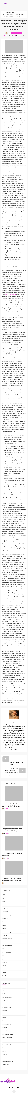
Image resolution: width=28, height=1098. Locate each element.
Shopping (4, 962)
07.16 (3, 895)
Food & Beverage (7, 932)
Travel (4, 976)
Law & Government (7, 945)
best (3, 901)
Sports (4, 965)
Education (5, 918)
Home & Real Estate (7, 942)
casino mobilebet (10, 294)
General (4, 935)
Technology (5, 972)
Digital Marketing (6, 915)
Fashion (4, 928)
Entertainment (6, 922)
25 (3, 898)
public (4, 959)
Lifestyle (4, 949)
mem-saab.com (6, 952)
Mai (9, 33)
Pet (3, 955)
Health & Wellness (7, 938)
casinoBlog (5, 908)
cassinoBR (5, 911)
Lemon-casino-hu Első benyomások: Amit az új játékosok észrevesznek (10, 806)
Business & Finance (16, 33)
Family (4, 925)
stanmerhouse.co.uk (7, 969)
